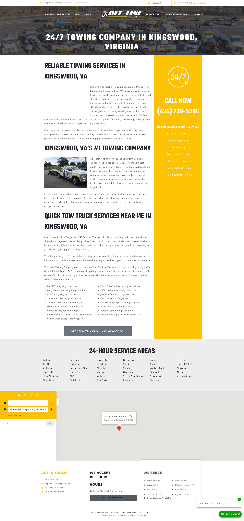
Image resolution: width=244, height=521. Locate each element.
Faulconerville (157, 376)
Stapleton (182, 368)
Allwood (181, 372)
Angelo (153, 364)
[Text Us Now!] (230, 515)
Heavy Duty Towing (178, 140)
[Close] (131, 416)
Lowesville (102, 360)
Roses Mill (48, 372)
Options (6, 423)
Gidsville (100, 368)
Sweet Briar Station (133, 376)
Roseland (74, 360)
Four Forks (101, 380)
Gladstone (128, 372)
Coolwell (154, 372)
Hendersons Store (79, 368)
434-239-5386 (82, 3)
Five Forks (182, 360)
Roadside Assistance (178, 133)
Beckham (155, 380)
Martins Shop (184, 376)
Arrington (48, 368)
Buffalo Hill (75, 380)
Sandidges (128, 368)
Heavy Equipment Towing (178, 174)
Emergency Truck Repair (178, 167)
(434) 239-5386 (178, 111)
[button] (119, 428)
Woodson (101, 364)
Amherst (100, 376)
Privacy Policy (127, 512)
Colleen (47, 360)
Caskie (153, 360)
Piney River (49, 380)
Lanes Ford (75, 372)
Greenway (128, 360)
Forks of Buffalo (185, 364)
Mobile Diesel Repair (178, 154)
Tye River (48, 364)
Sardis (126, 364)
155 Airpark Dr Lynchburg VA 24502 (56, 3)
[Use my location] (51, 403)
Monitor (100, 372)
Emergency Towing (178, 161)
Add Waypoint (14, 415)
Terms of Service (143, 512)
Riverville (128, 380)
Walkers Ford (157, 368)
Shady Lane (76, 364)
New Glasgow (50, 376)
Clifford (73, 376)
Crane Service (178, 147)
